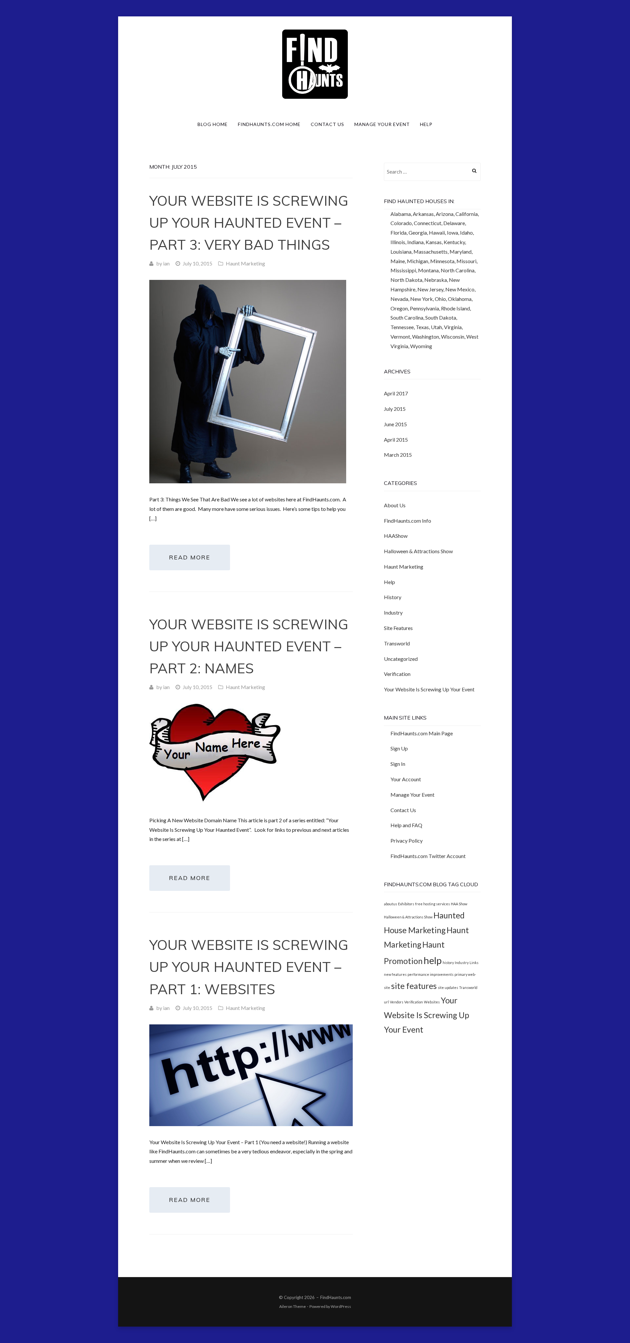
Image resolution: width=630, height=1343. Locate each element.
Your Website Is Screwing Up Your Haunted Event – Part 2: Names (248, 646)
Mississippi (403, 270)
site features (414, 986)
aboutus (390, 904)
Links (474, 962)
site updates (448, 987)
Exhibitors (406, 904)
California (466, 214)
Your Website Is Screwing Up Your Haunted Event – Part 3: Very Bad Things (248, 222)
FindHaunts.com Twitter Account (428, 856)
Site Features (398, 628)
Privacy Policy (406, 840)
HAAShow (396, 536)
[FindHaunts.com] (315, 63)
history (448, 962)
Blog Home (213, 124)
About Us (395, 505)
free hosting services (432, 904)
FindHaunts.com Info (407, 520)
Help (426, 124)
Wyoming (421, 346)
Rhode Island (455, 308)
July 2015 (395, 409)
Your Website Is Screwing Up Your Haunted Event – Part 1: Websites (248, 966)
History (392, 597)
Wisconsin (452, 336)
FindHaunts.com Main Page (421, 733)
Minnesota (442, 261)
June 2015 (395, 424)
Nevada (399, 299)
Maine (397, 261)
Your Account (405, 779)
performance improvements (430, 974)
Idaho (466, 232)
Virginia (453, 327)
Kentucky (454, 242)
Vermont (400, 336)
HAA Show (459, 904)
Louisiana (400, 251)
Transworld (397, 643)
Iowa (452, 232)
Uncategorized (401, 659)
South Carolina (406, 317)
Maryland (461, 251)
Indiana (415, 242)
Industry (393, 612)
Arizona (444, 214)
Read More (189, 557)
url (386, 1002)
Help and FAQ (406, 825)
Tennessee (402, 327)
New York (421, 299)
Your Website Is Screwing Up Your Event (429, 689)
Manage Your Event (382, 124)
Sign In (397, 764)
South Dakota (440, 317)
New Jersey (430, 289)
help (433, 960)
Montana (428, 270)
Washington (425, 336)
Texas (422, 327)
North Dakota (406, 280)
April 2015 (396, 439)
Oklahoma (460, 299)
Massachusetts (430, 251)
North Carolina (457, 270)
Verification (397, 674)
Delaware (454, 223)
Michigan (417, 261)
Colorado (401, 223)
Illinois (397, 242)
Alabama (400, 214)
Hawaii (437, 232)
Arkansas (423, 214)
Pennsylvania (424, 308)
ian (166, 263)
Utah (436, 327)
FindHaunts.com (335, 1297)
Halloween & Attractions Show (418, 551)
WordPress (341, 1306)
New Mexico (459, 289)
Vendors (396, 1002)
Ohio (440, 299)
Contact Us (327, 124)
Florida (398, 232)
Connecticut (427, 223)
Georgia (418, 232)
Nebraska (435, 280)
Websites (432, 1002)
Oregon (399, 308)
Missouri (466, 261)
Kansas (434, 242)
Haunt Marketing (245, 263)
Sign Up (399, 748)
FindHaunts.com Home (269, 124)
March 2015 (398, 454)
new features (395, 974)
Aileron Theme (292, 1306)
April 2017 (396, 393)
